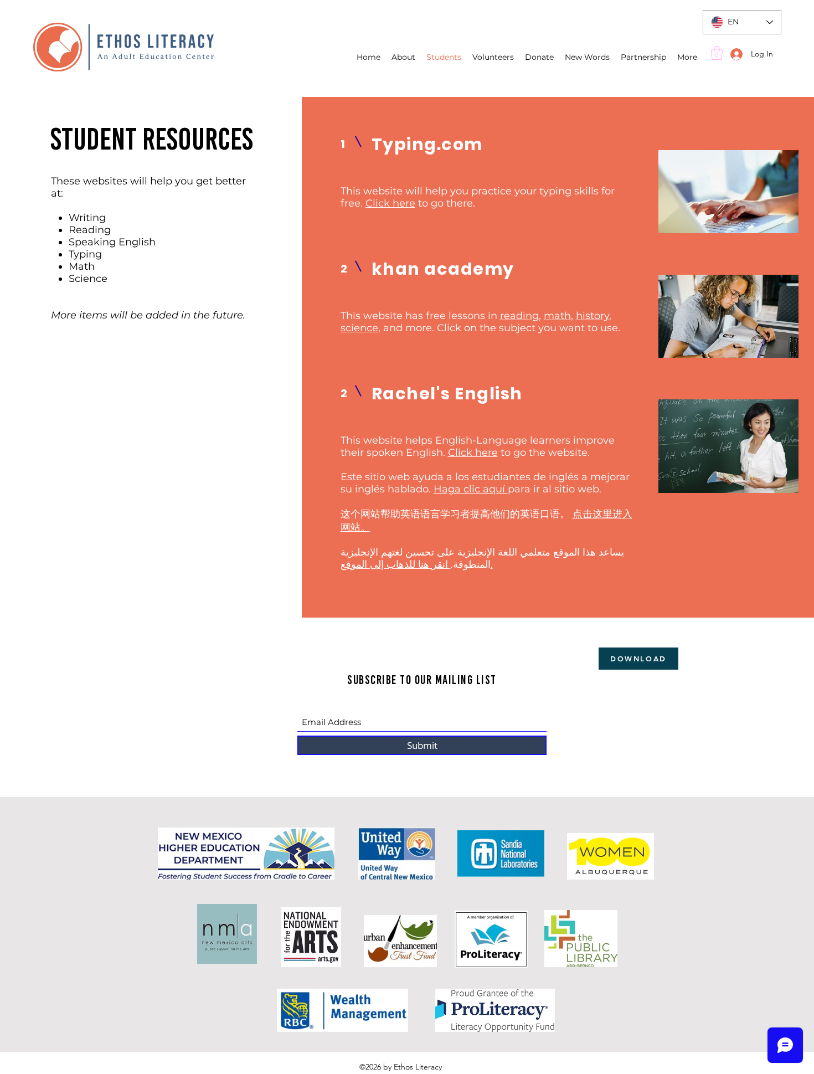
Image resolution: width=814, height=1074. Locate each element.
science (359, 328)
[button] (717, 53)
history (592, 316)
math (557, 316)
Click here (390, 203)
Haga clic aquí (471, 489)
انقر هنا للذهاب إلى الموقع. (417, 564)
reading (519, 316)
